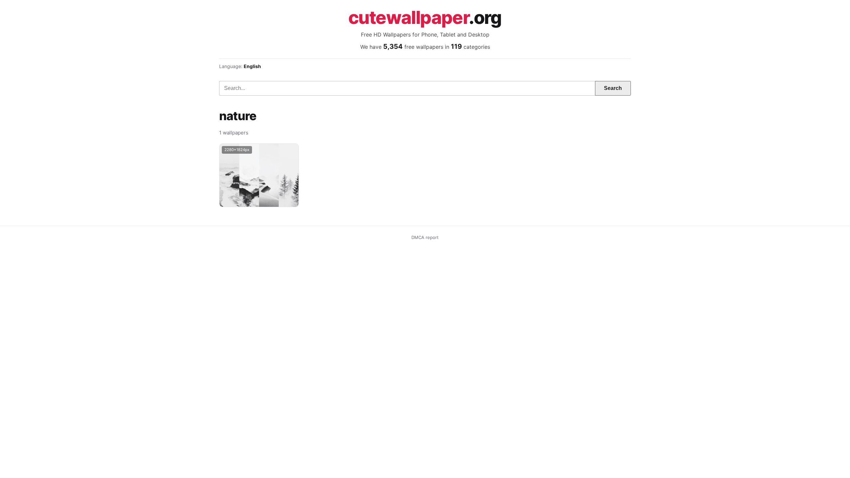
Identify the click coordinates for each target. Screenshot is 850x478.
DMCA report (425, 237)
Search (613, 88)
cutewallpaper (425, 18)
